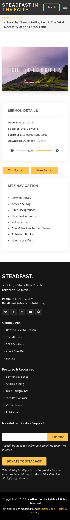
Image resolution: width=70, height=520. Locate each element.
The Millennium (15, 337)
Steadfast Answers (24, 216)
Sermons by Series (17, 376)
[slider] (22, 150)
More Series (44, 170)
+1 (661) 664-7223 (22, 298)
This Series (16, 170)
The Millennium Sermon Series (31, 228)
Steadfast (20, 7)
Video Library (20, 222)
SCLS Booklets (15, 344)
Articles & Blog (21, 204)
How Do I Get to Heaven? (21, 330)
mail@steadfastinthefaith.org (28, 303)
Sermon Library (21, 197)
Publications (13, 412)
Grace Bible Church (30, 285)
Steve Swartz (29, 128)
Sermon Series (12, 18)
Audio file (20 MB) (34, 141)
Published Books (22, 234)
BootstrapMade (46, 508)
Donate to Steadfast (24, 461)
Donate (10, 358)
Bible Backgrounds (23, 210)
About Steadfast (22, 240)
